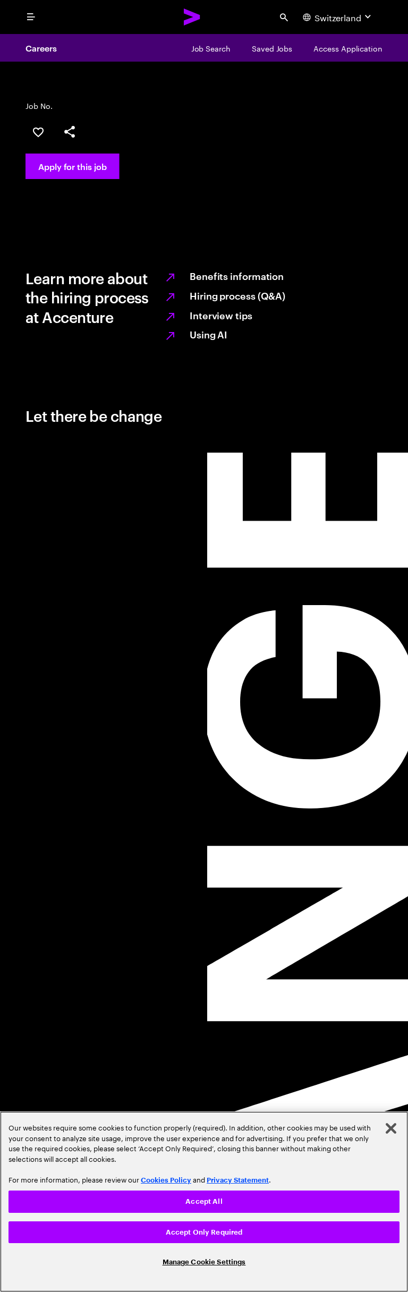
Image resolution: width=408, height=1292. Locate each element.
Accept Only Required (204, 1232)
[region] (204, 1201)
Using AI (208, 334)
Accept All (203, 1201)
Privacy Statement (238, 1180)
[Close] (391, 1128)
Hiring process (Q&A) (237, 295)
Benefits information (237, 275)
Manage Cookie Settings (204, 1262)
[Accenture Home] (192, 17)
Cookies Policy (166, 1180)
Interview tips (221, 314)
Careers (41, 48)
